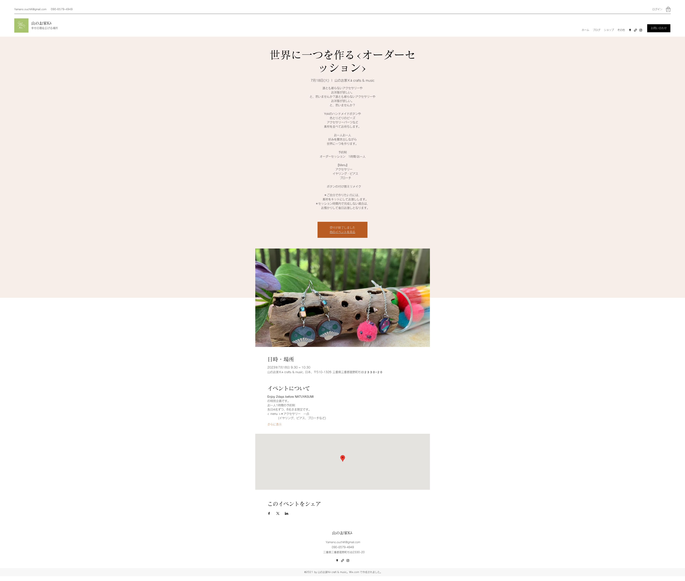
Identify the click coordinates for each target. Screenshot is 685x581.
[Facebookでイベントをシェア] (269, 513)
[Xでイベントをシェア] (278, 513)
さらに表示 (274, 424)
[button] (668, 9)
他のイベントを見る (342, 232)
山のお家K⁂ (42, 23)
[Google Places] (630, 30)
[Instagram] (641, 30)
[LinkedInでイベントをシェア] (286, 513)
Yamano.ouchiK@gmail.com (30, 9)
